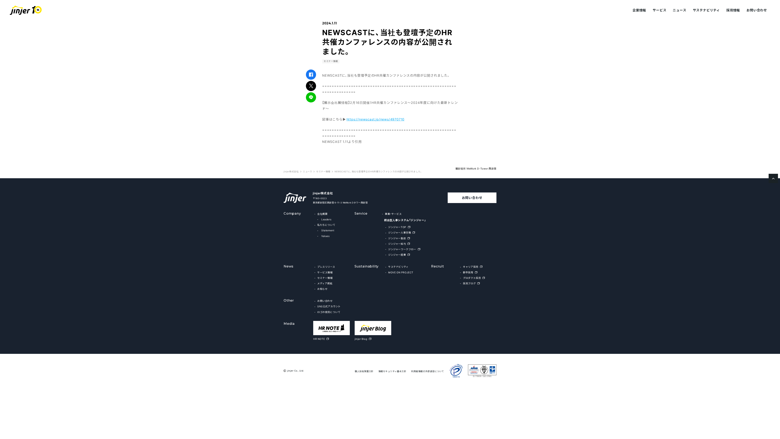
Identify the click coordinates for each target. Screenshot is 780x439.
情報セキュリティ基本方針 (392, 371)
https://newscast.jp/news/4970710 (376, 119)
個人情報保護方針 (364, 371)
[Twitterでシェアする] (311, 86)
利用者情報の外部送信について (427, 371)
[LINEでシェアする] (311, 97)
